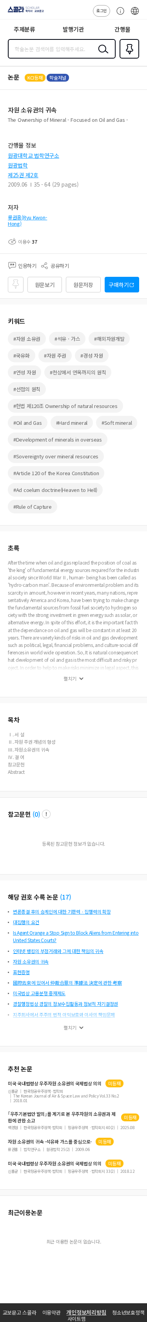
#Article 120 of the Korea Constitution (56, 473)
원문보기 (45, 285)
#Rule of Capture (32, 506)
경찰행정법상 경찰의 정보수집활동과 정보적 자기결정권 (65, 1003)
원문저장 (83, 285)
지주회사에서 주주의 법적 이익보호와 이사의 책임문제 (64, 1014)
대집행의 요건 (26, 922)
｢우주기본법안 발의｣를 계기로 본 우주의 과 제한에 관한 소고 (61, 1117)
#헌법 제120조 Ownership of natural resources (65, 406)
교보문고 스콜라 (19, 1312)
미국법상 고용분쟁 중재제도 (39, 993)
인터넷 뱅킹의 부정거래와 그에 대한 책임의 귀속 (58, 951)
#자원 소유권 (26, 338)
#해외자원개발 (109, 338)
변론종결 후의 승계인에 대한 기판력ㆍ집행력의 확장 (62, 911)
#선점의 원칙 (26, 389)
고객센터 (118, 14)
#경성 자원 (91, 355)
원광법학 (18, 165)
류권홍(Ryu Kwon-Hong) (27, 220)
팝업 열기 (46, 814)
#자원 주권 (55, 355)
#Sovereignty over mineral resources (55, 456)
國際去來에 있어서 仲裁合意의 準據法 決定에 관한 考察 (67, 982)
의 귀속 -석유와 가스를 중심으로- (50, 1141)
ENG (135, 14)
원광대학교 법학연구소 (33, 155)
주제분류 (24, 29)
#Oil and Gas (27, 422)
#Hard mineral (71, 422)
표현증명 (21, 972)
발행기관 (73, 29)
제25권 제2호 (23, 175)
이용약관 (51, 1312)
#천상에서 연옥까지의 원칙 (78, 372)
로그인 (101, 10)
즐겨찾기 (127, 58)
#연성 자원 (24, 372)
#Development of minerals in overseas (57, 439)
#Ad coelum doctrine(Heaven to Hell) (55, 490)
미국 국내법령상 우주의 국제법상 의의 (55, 1083)
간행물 (122, 29)
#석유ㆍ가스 (67, 338)
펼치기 (70, 678)
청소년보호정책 (128, 1312)
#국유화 (21, 355)
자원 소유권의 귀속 (31, 961)
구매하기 (119, 285)
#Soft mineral (117, 422)
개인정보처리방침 (86, 1312)
